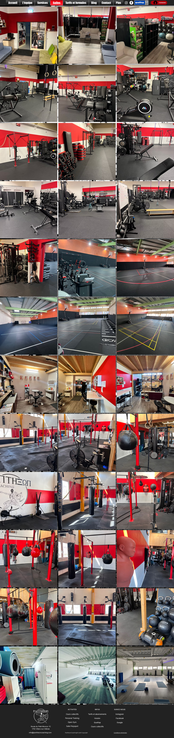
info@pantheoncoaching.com (40, 733)
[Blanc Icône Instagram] (126, 3)
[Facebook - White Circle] (131, 3)
